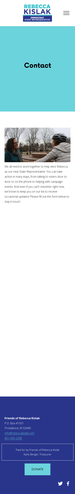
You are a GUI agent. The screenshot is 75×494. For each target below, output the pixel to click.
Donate (37, 469)
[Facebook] (68, 483)
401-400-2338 (13, 438)
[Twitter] (60, 483)
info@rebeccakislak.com (19, 433)
